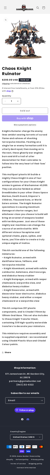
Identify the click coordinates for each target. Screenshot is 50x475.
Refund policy (22, 459)
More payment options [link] (25, 125)
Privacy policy (37, 459)
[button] (5, 8)
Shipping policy (35, 464)
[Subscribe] (42, 400)
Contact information (26, 468)
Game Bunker (23, 456)
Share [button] (8, 352)
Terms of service (18, 464)
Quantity (6, 96)
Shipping (6, 84)
